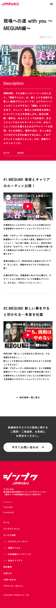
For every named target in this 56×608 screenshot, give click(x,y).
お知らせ (7, 573)
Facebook (8, 512)
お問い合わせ (9, 579)
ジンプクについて (11, 528)
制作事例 (7, 566)
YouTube (8, 507)
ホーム (6, 522)
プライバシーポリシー (13, 585)
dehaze (51, 4)
